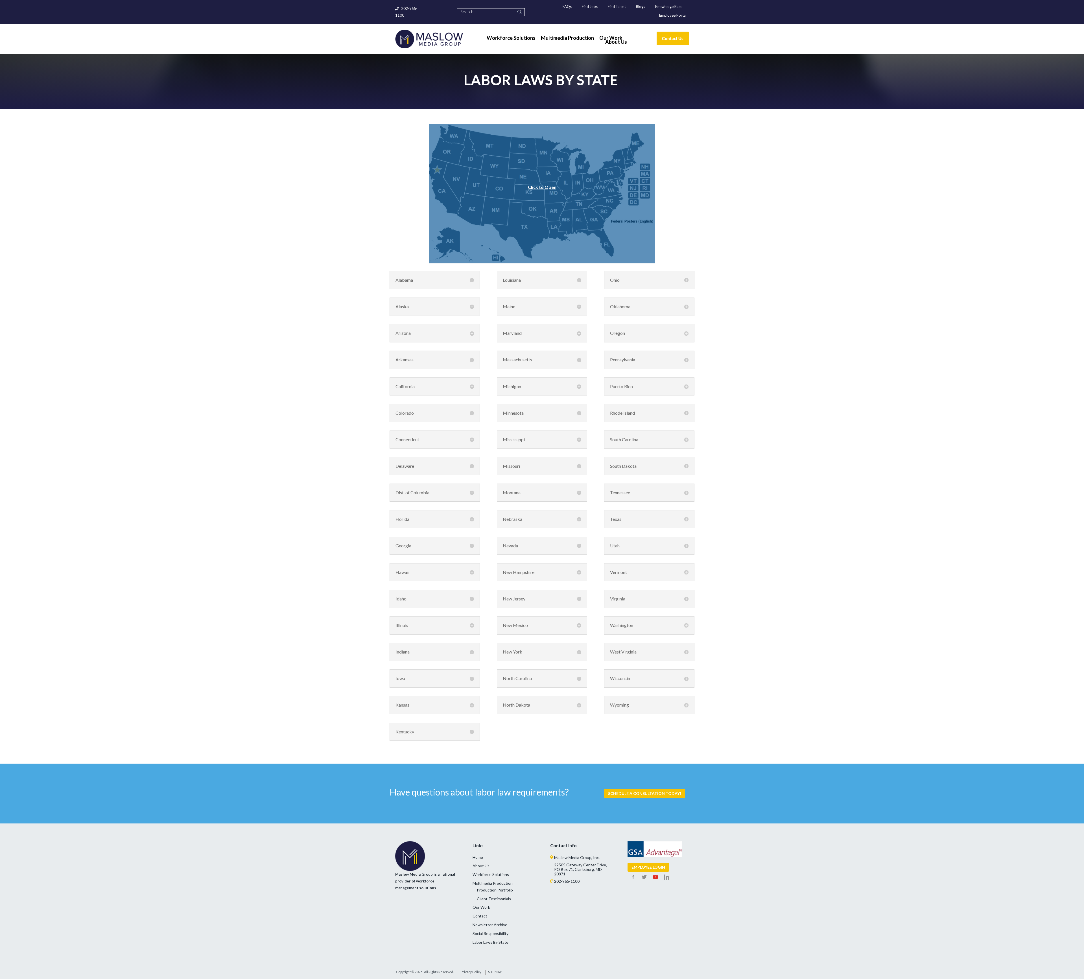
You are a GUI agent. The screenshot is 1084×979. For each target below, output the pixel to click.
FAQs (567, 6)
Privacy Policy (471, 972)
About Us (481, 865)
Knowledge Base (668, 6)
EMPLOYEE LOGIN (648, 867)
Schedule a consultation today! (644, 793)
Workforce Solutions (491, 874)
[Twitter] (644, 877)
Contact (480, 916)
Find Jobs (590, 6)
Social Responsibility (490, 933)
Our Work (481, 907)
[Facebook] (633, 877)
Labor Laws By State (490, 942)
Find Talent (617, 6)
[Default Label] (655, 877)
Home (478, 857)
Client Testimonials (494, 898)
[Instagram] (666, 877)
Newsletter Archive (490, 924)
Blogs (640, 6)
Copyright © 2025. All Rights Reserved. (425, 972)
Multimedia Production (493, 883)
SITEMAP (495, 972)
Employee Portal (673, 15)
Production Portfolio (495, 890)
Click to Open (542, 186)
